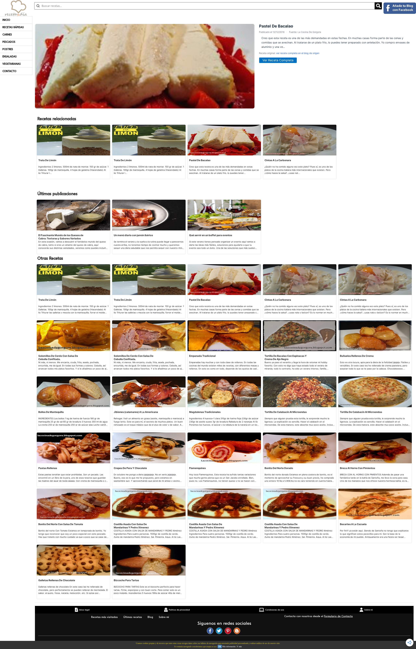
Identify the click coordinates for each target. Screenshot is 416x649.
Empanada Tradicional (202, 355)
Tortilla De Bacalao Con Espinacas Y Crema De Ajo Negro (286, 357)
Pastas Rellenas (47, 468)
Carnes (7, 34)
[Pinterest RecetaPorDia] (229, 631)
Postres (7, 49)
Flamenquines (197, 468)
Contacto (9, 71)
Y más (239, 646)
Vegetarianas (11, 63)
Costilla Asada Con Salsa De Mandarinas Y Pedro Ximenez (131, 526)
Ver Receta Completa (277, 60)
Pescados (8, 41)
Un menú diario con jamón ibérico (133, 235)
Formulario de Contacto (338, 616)
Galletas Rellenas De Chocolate (56, 580)
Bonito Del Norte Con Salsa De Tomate (60, 524)
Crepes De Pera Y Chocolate (130, 468)
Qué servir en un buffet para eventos (210, 235)
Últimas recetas (133, 617)
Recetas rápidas (13, 27)
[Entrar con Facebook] (400, 8)
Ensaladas (9, 56)
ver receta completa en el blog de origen (297, 53)
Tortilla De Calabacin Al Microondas (286, 412)
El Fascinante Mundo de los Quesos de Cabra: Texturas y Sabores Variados (60, 237)
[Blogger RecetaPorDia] (238, 631)
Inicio (6, 20)
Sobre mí (164, 617)
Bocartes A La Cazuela (353, 524)
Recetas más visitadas (104, 617)
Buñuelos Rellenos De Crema (357, 355)
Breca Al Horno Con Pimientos (357, 468)
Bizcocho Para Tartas (126, 580)
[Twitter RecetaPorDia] (220, 631)
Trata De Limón (47, 160)
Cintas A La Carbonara (278, 160)
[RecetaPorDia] (16, 7)
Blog (151, 617)
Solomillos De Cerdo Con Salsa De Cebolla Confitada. (58, 357)
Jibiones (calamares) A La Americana (136, 412)
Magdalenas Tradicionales (205, 412)
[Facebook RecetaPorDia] (211, 631)
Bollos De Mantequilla (51, 412)
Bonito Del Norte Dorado (279, 468)
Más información (228, 646)
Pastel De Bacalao (199, 160)
